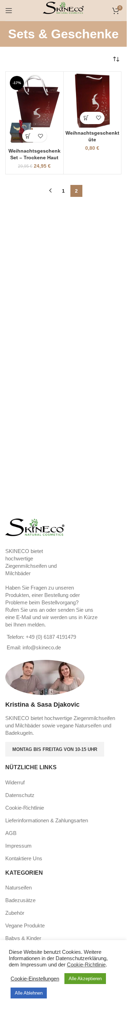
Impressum (18, 846)
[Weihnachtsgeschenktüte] (92, 100)
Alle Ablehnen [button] (29, 993)
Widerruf (15, 782)
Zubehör (14, 913)
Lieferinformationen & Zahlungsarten (46, 820)
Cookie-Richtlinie (24, 808)
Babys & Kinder (23, 938)
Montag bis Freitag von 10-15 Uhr (54, 749)
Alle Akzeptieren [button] (85, 978)
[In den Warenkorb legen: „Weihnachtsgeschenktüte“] (86, 118)
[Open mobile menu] (9, 11)
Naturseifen (18, 888)
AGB (11, 833)
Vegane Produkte (25, 925)
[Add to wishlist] (40, 136)
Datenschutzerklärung (81, 958)
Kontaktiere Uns (23, 858)
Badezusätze (20, 900)
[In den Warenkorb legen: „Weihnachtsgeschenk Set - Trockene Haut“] (28, 136)
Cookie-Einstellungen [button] (35, 979)
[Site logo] (63, 10)
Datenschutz (19, 795)
